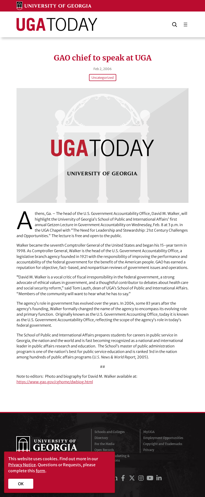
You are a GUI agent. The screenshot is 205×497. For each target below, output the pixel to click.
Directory (101, 438)
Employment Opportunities (163, 438)
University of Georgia (50, 446)
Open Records (104, 450)
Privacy (148, 450)
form (40, 470)
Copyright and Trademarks (162, 444)
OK (21, 483)
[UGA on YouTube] (150, 478)
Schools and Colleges (109, 432)
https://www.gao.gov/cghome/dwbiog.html (54, 381)
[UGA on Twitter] (132, 478)
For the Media (104, 444)
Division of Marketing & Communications (112, 458)
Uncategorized (103, 78)
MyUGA (148, 432)
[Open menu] (185, 25)
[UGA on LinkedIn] (159, 478)
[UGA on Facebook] (123, 478)
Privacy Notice (22, 464)
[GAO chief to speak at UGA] (102, 145)
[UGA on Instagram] (141, 478)
